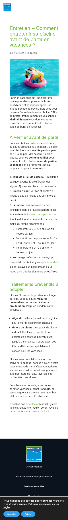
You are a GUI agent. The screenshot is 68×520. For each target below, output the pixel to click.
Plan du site (34, 495)
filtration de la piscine (39, 214)
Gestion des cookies (34, 486)
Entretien (31, 53)
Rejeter (28, 514)
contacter (33, 404)
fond (52, 262)
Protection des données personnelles (34, 476)
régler (6, 507)
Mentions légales (34, 466)
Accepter (11, 514)
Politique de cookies (39, 504)
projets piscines (40, 411)
